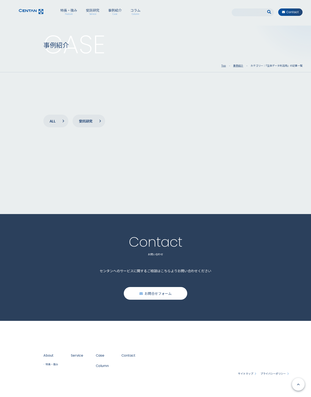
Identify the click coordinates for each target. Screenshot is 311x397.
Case (100, 355)
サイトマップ (245, 373)
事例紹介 (115, 11)
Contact (292, 12)
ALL (53, 121)
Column (102, 365)
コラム (135, 11)
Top (223, 65)
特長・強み (68, 11)
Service (77, 355)
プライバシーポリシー (273, 373)
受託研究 (92, 11)
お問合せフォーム (158, 293)
